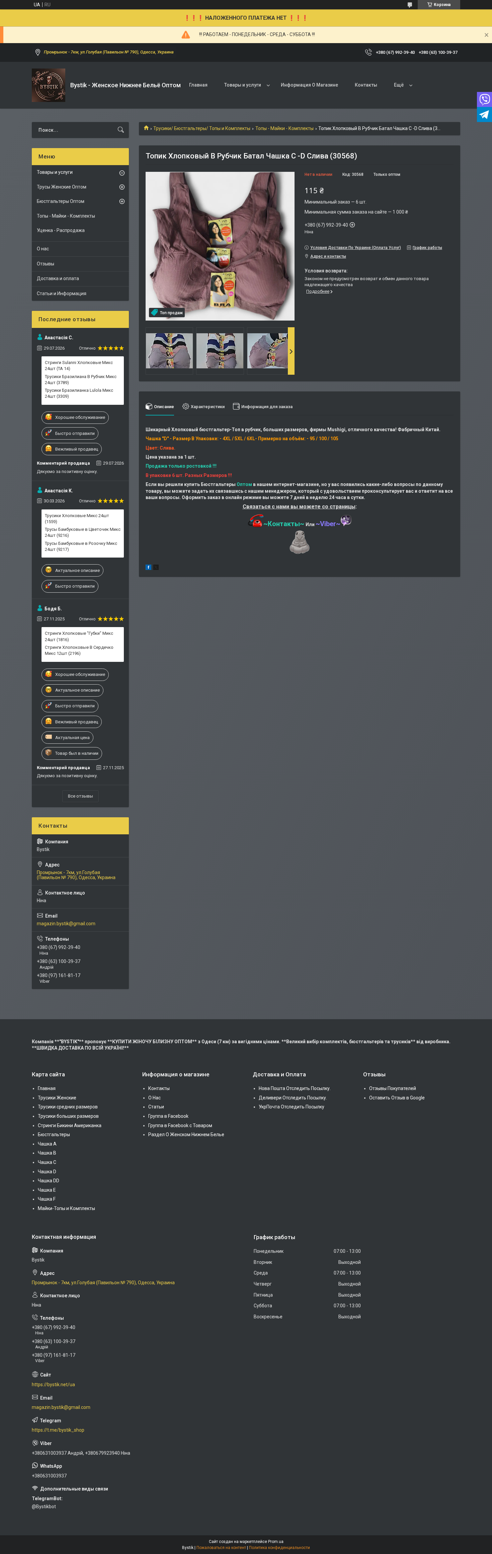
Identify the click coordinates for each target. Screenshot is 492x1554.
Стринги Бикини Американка (69, 1125)
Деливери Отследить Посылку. (293, 1097)
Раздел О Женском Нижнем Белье (186, 1134)
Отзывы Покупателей (392, 1088)
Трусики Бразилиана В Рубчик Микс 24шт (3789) (80, 379)
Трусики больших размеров (68, 1116)
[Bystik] (48, 85)
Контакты (366, 85)
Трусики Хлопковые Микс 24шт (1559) (77, 518)
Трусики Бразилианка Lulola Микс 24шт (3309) (79, 393)
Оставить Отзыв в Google (397, 1097)
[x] (156, 568)
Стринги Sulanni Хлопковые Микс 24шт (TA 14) (79, 365)
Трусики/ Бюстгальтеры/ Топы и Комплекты (201, 128)
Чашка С (47, 1162)
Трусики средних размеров (68, 1106)
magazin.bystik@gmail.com (66, 923)
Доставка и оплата (58, 278)
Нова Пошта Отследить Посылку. (295, 1088)
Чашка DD (48, 1180)
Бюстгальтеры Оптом (60, 201)
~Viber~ (328, 524)
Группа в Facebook (168, 1116)
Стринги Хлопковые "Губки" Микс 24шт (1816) (79, 636)
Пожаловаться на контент (221, 1547)
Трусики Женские (57, 1097)
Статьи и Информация (61, 293)
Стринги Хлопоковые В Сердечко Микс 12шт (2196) (79, 650)
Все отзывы (80, 796)
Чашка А (47, 1144)
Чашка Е (47, 1190)
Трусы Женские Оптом (61, 187)
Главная (198, 85)
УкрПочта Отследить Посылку (291, 1106)
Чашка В (47, 1153)
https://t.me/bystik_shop (58, 1430)
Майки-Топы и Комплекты (66, 1208)
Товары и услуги (242, 85)
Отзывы (45, 263)
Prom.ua (275, 1541)
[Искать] (121, 130)
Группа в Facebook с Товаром (180, 1125)
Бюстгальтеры (54, 1134)
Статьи (156, 1106)
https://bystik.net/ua (53, 1384)
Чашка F (47, 1199)
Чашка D (47, 1171)
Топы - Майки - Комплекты (284, 128)
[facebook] (148, 568)
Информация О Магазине (309, 85)
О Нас (154, 1097)
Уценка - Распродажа (61, 230)
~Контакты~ (283, 524)
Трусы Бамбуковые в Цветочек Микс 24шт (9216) (82, 532)
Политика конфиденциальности (279, 1547)
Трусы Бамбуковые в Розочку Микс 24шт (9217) (81, 546)
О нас (43, 248)
